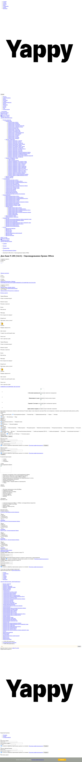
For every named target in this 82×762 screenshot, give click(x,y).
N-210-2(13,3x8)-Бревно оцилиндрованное (10, 512)
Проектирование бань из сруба (10, 612)
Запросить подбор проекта (6, 550)
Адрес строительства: (5, 444)
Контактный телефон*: (6, 441)
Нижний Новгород (7, 102)
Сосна (3, 416)
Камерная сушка (18, 421)
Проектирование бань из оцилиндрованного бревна (14, 608)
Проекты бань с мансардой (14, 130)
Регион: (2, 451)
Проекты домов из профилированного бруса (18, 175)
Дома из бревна (11, 159)
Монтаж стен (6, 636)
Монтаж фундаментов (8, 632)
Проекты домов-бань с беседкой (15, 149)
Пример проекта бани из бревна (15, 211)
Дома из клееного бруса (13, 160)
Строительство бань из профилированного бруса (14, 596)
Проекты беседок (7, 589)
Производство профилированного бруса (12, 626)
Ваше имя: (3, 439)
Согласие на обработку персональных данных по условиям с (22, 445)
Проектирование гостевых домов (10, 609)
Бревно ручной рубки (7, 414)
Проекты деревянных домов (9, 587)
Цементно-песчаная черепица (43, 427)
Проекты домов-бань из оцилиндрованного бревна (19, 152)
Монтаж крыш (6, 633)
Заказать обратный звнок (6, 581)
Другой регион (6, 109)
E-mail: (2, 442)
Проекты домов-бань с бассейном (15, 143)
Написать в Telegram (5, 115)
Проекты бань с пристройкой (14, 133)
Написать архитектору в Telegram (8, 281)
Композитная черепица (69, 427)
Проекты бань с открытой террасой (16, 132)
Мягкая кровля (21, 427)
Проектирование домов (8, 617)
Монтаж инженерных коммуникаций (11, 635)
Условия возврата (7, 737)
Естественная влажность (7, 421)
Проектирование (6, 606)
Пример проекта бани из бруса (15, 207)
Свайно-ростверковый (54, 431)
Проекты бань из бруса (13, 122)
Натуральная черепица (57, 427)
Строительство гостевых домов (10, 591)
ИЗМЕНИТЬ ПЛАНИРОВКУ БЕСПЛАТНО (26, 282)
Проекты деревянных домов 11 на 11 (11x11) (18, 169)
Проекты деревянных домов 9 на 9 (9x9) (17, 168)
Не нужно (78, 427)
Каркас (50, 414)
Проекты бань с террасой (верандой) (16, 125)
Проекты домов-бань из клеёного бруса (16, 148)
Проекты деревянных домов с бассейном (17, 171)
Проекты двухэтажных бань (14, 131)
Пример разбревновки (13, 214)
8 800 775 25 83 (4, 113)
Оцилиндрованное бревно (19, 414)
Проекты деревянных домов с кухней (16, 164)
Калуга (4, 107)
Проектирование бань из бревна (10, 610)
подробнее (3, 520)
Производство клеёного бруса (9, 628)
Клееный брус (30, 414)
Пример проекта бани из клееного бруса (17, 208)
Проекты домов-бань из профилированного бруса (19, 153)
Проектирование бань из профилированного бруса (14, 613)
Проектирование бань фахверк (10, 619)
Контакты (5, 8)
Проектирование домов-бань (9, 618)
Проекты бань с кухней (13, 136)
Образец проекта (11, 287)
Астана (4, 105)
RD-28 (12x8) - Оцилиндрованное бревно (10, 530)
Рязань (4, 99)
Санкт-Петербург (7, 97)
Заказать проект (4, 287)
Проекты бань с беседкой (13, 129)
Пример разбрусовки (12, 213)
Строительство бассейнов (8, 602)
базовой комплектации (12, 288)
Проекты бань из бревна (13, 123)
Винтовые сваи (5, 431)
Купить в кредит (4, 292)
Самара (4, 101)
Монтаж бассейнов (7, 639)
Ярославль (5, 104)
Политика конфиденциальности (38, 759)
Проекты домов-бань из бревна (15, 145)
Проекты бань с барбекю (13, 138)
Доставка (5, 735)
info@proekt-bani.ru (16, 581)
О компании (5, 6)
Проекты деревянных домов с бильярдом (17, 166)
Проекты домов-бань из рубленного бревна (17, 154)
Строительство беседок (8, 601)
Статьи (4, 2)
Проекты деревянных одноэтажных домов (17, 162)
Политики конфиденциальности (36, 445)
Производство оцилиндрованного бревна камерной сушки (16, 630)
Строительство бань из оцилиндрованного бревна (14, 598)
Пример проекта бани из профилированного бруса (19, 209)
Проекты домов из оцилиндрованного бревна (18, 174)
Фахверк (56, 414)
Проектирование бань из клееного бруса (12, 615)
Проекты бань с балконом (13, 134)
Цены (4, 5)
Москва (4, 96)
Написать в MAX (5, 116)
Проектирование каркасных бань (10, 620)
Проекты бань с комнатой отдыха (15, 126)
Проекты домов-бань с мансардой (15, 147)
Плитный (63, 431)
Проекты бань (6, 584)
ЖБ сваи (13, 431)
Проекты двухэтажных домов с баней (16, 146)
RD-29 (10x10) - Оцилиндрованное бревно (10, 539)
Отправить (3, 558)
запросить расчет (4, 290)
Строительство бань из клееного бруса (11, 595)
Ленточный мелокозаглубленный (24, 431)
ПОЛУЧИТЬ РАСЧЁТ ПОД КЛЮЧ (8, 282)
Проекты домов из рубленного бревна (16, 173)
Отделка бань (6, 634)
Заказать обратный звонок (6, 117)
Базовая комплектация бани (9, 604)
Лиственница (10, 416)
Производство (6, 621)
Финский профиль (14, 424)
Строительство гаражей (8, 600)
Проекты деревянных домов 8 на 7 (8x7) (17, 170)
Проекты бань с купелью (13, 137)
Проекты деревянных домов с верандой (17, 163)
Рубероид (4, 427)
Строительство (6, 590)
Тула (4, 108)
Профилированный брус (41, 414)
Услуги (4, 631)
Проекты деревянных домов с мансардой (17, 167)
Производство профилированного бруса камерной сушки (15, 624)
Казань (4, 103)
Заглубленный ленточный (73, 431)
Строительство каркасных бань (10, 603)
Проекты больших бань (13, 128)
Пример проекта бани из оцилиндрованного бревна (19, 212)
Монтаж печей (6, 638)
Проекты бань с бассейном (14, 124)
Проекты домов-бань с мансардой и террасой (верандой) (20, 155)
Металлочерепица (12, 427)
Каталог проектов (7, 583)
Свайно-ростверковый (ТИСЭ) (40, 431)
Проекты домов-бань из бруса (14, 141)
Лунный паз (5, 424)
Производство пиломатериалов (10, 627)
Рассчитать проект (5, 112)
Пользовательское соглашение (9, 642)
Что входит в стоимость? (13, 290)
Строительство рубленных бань (10, 597)
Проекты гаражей (7, 588)
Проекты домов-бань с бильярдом (15, 156)
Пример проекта (6, 616)
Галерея (4, 1)
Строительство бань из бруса (9, 594)
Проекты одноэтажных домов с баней (16, 144)
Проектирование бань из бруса (10, 611)
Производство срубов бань (9, 625)
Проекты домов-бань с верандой (15, 151)
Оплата (4, 736)
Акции (4, 7)
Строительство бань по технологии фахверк (12, 605)
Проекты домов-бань (7, 586)
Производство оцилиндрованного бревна (12, 623)
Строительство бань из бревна (9, 593)
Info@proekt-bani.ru (16, 570)
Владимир (5, 100)
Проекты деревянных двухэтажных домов (17, 161)
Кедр (16, 416)
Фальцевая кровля (31, 427)
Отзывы (5, 3)
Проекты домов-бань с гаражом (15, 140)
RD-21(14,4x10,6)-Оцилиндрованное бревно (10, 521)
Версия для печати (5, 273)
